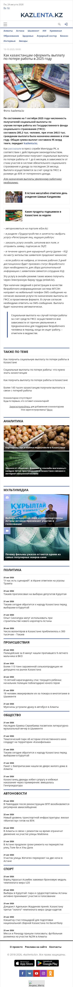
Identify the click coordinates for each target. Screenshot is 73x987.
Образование (11, 35)
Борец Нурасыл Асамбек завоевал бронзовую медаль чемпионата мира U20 (35, 881)
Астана (20, 30)
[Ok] (50, 973)
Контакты (55, 946)
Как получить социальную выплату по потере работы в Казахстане (36, 361)
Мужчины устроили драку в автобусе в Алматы (31, 706)
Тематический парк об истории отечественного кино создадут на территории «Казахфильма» (35, 740)
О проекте (16, 946)
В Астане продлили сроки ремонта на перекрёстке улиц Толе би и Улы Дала (33, 846)
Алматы (8, 30)
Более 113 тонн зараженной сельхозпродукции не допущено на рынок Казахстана (33, 668)
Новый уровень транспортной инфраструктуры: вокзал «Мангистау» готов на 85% (36, 819)
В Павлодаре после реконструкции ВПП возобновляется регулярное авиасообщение (36, 805)
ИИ (44, 30)
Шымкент (33, 30)
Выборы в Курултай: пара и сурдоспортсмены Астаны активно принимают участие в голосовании (35, 894)
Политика (12, 570)
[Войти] (66, 24)
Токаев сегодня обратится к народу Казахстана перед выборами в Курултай (35, 606)
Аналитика (13, 421)
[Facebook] (22, 973)
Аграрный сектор (47, 35)
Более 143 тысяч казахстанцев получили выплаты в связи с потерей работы (34, 389)
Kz (8, 7)
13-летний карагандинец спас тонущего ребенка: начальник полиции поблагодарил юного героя (33, 681)
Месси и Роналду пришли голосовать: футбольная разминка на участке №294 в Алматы (33, 935)
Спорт (9, 869)
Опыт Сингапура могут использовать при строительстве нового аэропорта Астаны (28, 619)
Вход (49, 409)
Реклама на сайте (36, 946)
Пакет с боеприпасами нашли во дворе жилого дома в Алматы (35, 767)
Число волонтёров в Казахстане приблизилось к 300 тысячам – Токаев (34, 633)
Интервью (9, 40)
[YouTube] (36, 973)
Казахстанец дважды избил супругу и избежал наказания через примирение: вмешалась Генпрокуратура (31, 782)
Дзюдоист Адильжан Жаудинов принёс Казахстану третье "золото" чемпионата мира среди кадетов (33, 908)
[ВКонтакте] (29, 973)
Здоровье (27, 35)
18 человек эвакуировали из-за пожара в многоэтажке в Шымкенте (36, 695)
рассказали (15, 148)
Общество (12, 715)
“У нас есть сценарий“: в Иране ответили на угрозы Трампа (34, 582)
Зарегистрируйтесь (20, 406)
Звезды (23, 40)
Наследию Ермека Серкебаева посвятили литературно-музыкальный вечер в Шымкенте (36, 727)
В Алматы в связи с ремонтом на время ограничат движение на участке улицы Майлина (33, 832)
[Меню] (5, 24)
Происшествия (17, 642)
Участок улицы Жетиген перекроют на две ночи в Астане (33, 859)
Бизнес (64, 35)
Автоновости (15, 793)
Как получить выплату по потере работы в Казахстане (36, 380)
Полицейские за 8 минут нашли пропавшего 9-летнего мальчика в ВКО (36, 654)
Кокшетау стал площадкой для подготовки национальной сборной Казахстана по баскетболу (33, 921)
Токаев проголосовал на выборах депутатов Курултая (35, 594)
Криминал (56, 30)
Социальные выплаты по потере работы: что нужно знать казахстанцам (34, 371)
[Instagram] (43, 973)
